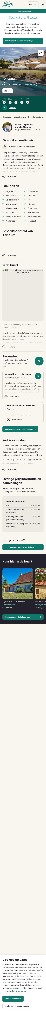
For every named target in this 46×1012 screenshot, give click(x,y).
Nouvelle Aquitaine (35, 117)
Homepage (6, 117)
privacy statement (18, 991)
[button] (23, 295)
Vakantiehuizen (20, 117)
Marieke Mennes (23, 127)
